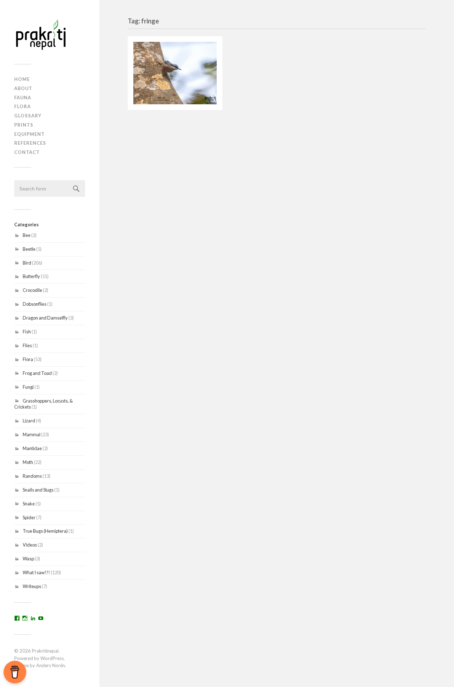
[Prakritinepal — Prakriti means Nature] (49, 34)
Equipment (29, 134)
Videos (30, 545)
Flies (27, 345)
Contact (27, 152)
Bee (27, 235)
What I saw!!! (36, 572)
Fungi (28, 387)
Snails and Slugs (38, 490)
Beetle (29, 249)
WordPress (52, 658)
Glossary (27, 115)
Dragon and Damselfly (45, 318)
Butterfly (31, 276)
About (23, 88)
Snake (29, 503)
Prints (23, 125)
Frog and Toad (37, 373)
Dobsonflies (34, 304)
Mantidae (32, 448)
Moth (28, 462)
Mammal (31, 434)
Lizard (29, 420)
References (30, 143)
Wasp (28, 558)
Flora (22, 106)
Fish (27, 331)
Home (22, 79)
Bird (27, 263)
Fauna (22, 97)
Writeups (32, 586)
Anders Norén (50, 665)
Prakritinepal (45, 651)
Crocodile (32, 290)
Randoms (32, 476)
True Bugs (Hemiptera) (45, 531)
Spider (29, 517)
